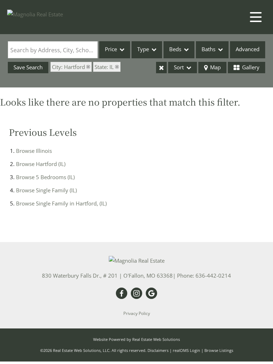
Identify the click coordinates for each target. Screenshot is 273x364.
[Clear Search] (161, 67)
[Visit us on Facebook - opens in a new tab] (121, 293)
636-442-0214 (213, 275)
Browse (34, 150)
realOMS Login (186, 350)
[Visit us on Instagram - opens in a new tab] (136, 293)
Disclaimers (158, 350)
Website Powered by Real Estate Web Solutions (136, 339)
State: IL (104, 66)
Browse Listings (218, 350)
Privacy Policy (136, 313)
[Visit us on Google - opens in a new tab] (151, 293)
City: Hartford (68, 66)
